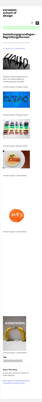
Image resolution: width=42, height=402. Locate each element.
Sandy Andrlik (13, 46)
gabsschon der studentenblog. (15, 48)
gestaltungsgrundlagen (13, 361)
